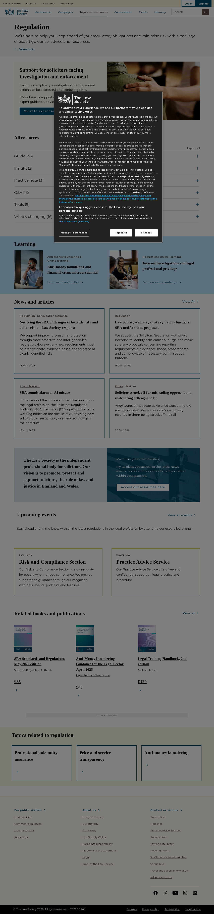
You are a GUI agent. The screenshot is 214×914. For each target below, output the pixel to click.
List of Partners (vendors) (74, 221)
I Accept (146, 232)
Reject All (121, 232)
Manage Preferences (74, 232)
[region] (108, 167)
